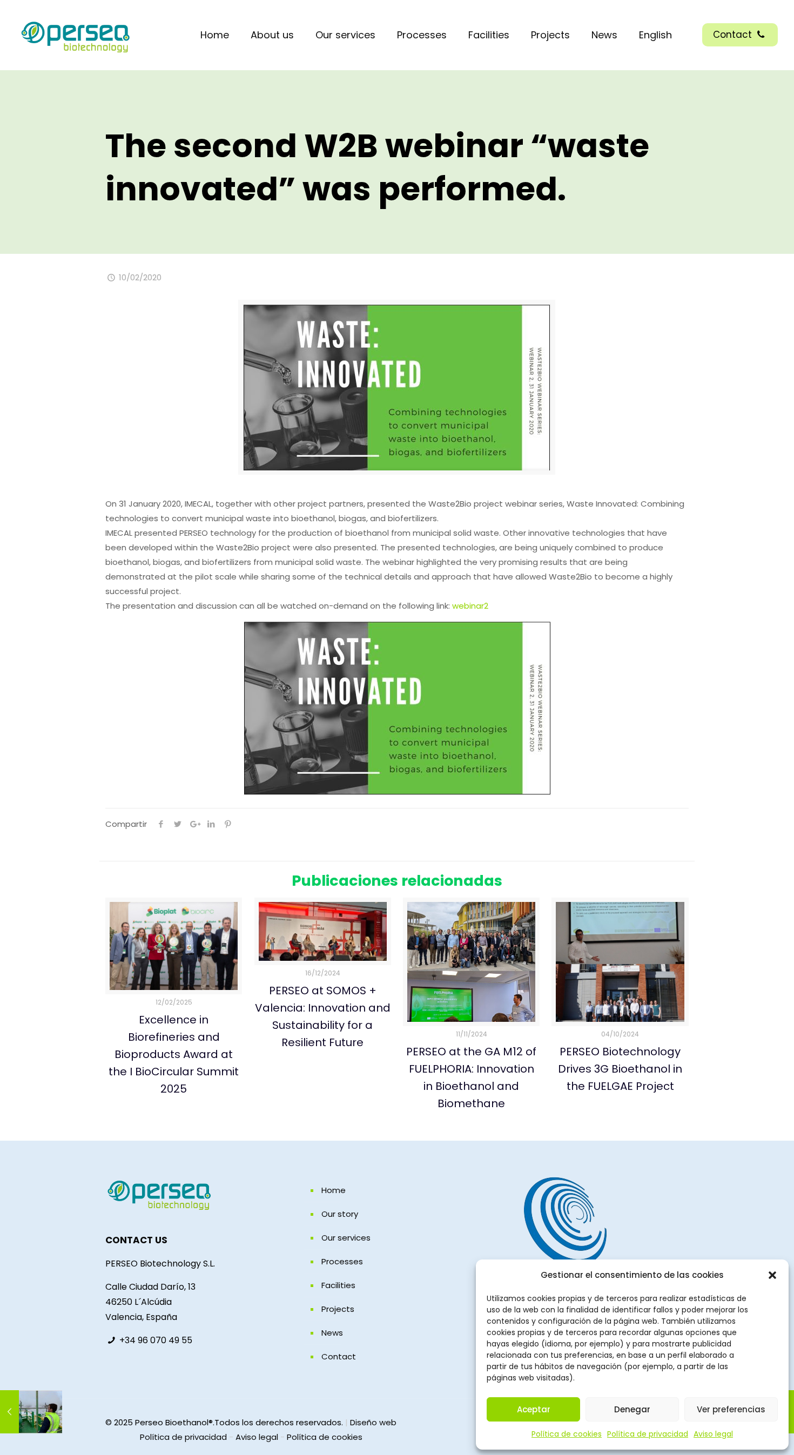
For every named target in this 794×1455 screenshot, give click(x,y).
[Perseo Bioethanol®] (75, 35)
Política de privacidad (647, 1434)
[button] (772, 1275)
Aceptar (533, 1409)
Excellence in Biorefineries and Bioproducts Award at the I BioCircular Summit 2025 (174, 1054)
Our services (346, 1237)
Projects (337, 1309)
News (332, 1332)
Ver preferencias (731, 1409)
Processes (342, 1261)
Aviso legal (713, 1434)
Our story (339, 1214)
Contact (734, 34)
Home (333, 1190)
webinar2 (470, 605)
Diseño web (373, 1422)
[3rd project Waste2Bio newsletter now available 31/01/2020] (31, 1411)
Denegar (632, 1409)
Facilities (338, 1285)
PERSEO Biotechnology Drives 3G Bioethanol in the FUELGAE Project (620, 1069)
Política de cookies (566, 1434)
